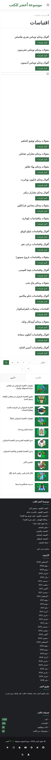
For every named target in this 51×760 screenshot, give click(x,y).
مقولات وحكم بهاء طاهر (37, 166)
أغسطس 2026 (42, 562)
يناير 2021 (44, 623)
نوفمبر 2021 (43, 585)
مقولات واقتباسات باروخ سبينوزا (32, 257)
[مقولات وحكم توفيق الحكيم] (25, 104)
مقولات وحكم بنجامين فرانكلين (33, 205)
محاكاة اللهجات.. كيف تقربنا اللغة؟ (35, 520)
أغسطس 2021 (42, 596)
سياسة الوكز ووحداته (25, 429)
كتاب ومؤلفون (43, 727)
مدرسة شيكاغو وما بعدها (24, 484)
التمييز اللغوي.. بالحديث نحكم (37, 512)
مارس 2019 (43, 673)
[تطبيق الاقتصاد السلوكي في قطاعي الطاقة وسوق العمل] (41, 400)
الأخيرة (38, 378)
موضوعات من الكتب (40, 731)
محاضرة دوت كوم (43, 549)
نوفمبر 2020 (43, 631)
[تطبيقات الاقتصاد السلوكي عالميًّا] (41, 422)
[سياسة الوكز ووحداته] (41, 432)
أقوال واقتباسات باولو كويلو (35, 231)
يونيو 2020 (44, 650)
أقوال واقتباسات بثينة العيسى (34, 270)
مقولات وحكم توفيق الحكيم (35, 140)
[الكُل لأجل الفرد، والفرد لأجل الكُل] (41, 476)
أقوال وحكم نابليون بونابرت (35, 179)
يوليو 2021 (44, 600)
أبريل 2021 (43, 612)
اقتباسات (44, 723)
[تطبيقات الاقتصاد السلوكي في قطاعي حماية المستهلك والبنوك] (41, 389)
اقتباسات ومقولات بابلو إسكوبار (32, 308)
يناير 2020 (44, 669)
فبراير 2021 (43, 619)
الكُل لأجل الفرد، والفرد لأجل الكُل (21, 473)
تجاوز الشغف (43, 527)
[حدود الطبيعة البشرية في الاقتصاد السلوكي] (41, 443)
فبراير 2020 (43, 665)
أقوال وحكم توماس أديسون (35, 62)
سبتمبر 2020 (43, 638)
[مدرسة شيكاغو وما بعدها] (41, 487)
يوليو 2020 (44, 646)
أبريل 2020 (43, 657)
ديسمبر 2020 (43, 627)
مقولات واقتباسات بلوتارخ (35, 218)
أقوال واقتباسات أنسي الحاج (34, 347)
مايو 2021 (44, 608)
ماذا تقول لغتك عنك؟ (40, 524)
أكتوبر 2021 (43, 589)
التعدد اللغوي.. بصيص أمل (38, 508)
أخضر (7, 741)
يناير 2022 (44, 577)
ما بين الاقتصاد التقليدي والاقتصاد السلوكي (18, 451)
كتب (46, 719)
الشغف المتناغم (42, 535)
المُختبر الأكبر (28, 462)
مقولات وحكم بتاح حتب (37, 282)
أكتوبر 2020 (43, 634)
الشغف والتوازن (42, 531)
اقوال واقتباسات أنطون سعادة (33, 334)
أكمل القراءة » (42, 43)
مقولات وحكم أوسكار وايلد (35, 321)
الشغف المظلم (42, 539)
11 (28, 369)
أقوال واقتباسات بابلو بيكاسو (34, 295)
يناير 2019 (44, 680)
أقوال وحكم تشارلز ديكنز (36, 192)
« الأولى (43, 363)
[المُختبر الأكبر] (41, 465)
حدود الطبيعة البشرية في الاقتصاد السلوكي (18, 440)
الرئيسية (44, 15)
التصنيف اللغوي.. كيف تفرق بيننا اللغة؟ (34, 516)
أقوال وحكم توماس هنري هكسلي (32, 36)
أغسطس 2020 (42, 642)
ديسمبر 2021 (43, 581)
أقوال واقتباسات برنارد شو (35, 244)
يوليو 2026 (44, 566)
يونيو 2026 (44, 570)
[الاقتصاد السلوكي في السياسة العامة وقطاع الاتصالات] (41, 411)
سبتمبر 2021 (43, 592)
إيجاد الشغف (43, 543)
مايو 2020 (44, 653)
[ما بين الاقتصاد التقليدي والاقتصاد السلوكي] (41, 454)
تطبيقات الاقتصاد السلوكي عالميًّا (21, 418)
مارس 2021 (43, 615)
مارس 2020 (43, 661)
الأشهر (12, 378)
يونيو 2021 (44, 604)
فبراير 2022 (43, 573)
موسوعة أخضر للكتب (41, 501)
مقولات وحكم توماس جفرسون (33, 49)
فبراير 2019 (43, 676)
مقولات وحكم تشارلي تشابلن (34, 153)
